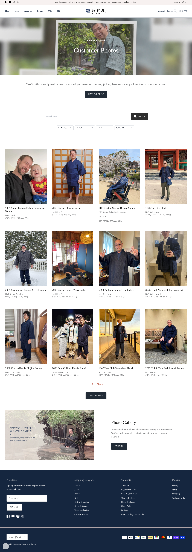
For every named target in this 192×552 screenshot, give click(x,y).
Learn (17, 11)
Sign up (14, 507)
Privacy (175, 485)
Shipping (176, 493)
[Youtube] (10, 2)
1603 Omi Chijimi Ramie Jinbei (69, 368)
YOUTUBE (119, 446)
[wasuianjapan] (96, 11)
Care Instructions (128, 498)
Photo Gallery (127, 506)
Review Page (96, 395)
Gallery (40, 11)
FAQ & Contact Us (129, 493)
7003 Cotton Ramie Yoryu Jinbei (69, 289)
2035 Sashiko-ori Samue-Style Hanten (25, 289)
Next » (100, 384)
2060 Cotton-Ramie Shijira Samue (23, 368)
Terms (174, 489)
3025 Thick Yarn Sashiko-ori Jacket (164, 289)
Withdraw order (178, 498)
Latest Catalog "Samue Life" (133, 514)
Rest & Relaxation (81, 502)
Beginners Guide (128, 489)
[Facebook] (6, 2)
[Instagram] (14, 2)
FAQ (50, 11)
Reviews (124, 510)
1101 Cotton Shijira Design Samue (117, 208)
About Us (28, 11)
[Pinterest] (18, 2)
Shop (7, 11)
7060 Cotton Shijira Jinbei (66, 208)
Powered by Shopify (29, 544)
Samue (77, 485)
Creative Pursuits (81, 514)
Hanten (77, 493)
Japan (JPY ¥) (179, 2)
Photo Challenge (128, 502)
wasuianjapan (17, 544)
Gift (58, 11)
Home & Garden (81, 506)
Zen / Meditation (81, 510)
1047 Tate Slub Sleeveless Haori (116, 368)
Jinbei (76, 489)
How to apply (96, 94)
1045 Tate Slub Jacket (157, 208)
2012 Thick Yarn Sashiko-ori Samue (164, 368)
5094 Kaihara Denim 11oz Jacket (116, 289)
